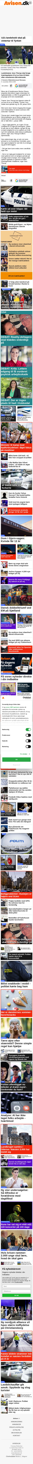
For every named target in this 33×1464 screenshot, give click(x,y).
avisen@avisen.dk (16, 1453)
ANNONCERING (16, 1421)
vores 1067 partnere (12, 707)
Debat (3, 312)
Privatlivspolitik (19, 1282)
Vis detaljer (23, 754)
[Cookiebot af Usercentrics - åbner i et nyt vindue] (23, 698)
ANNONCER (16, 1424)
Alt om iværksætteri (16, 276)
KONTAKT (16, 1435)
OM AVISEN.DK (16, 1433)
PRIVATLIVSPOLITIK (16, 1427)
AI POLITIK (16, 1430)
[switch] (28, 735)
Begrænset (16, 765)
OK (16, 759)
